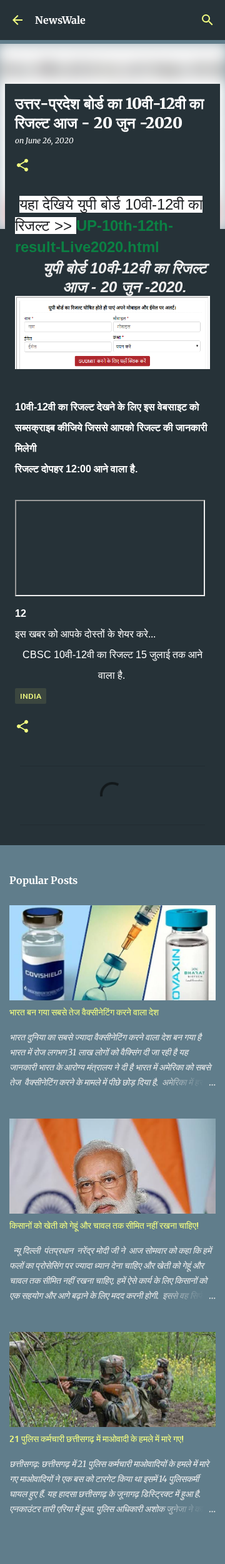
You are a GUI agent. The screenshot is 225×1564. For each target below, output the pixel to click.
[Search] (207, 20)
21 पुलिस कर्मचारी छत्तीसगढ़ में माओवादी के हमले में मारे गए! (96, 1439)
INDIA (30, 696)
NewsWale (60, 20)
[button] (22, 166)
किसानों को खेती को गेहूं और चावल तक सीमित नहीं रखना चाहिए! (104, 1225)
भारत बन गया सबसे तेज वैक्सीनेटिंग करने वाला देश (84, 1012)
